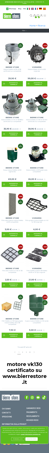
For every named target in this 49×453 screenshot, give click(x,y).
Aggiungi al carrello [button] (13, 83)
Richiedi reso (32, 420)
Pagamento (31, 412)
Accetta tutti (31, 439)
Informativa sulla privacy (14, 424)
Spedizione (7, 417)
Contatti (6, 413)
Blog (19, 9)
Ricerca (41, 25)
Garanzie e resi (33, 408)
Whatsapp (12, 9)
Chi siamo (6, 409)
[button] (46, 428)
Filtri (23, 30)
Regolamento (32, 416)
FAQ (24, 9)
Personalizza (18, 439)
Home (33, 25)
